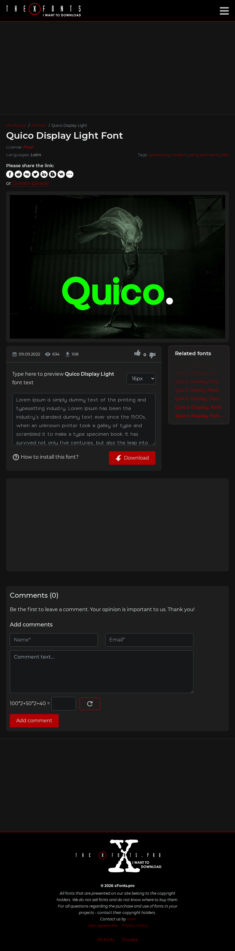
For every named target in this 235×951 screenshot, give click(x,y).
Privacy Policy (134, 925)
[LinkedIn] (44, 174)
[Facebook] (9, 174)
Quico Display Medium (199, 390)
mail (131, 919)
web (224, 154)
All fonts (106, 939)
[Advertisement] (117, 68)
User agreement (103, 925)
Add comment (34, 721)
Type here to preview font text (63, 378)
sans (193, 154)
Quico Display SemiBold (199, 398)
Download (136, 458)
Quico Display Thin (198, 364)
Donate (130, 939)
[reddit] (18, 174)
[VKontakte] (61, 174)
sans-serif (209, 154)
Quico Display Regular (199, 381)
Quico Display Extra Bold (199, 415)
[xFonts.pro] (44, 10)
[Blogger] (52, 174)
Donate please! (30, 183)
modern (179, 154)
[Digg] (27, 174)
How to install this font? (50, 457)
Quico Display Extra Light (199, 373)
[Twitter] (35, 174)
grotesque (159, 154)
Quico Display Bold (198, 407)
